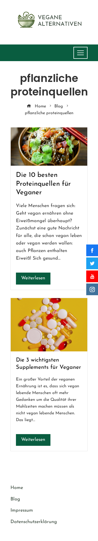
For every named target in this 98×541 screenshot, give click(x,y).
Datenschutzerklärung (33, 522)
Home (16, 488)
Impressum (21, 510)
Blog (15, 499)
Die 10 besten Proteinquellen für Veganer (43, 184)
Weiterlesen (33, 278)
